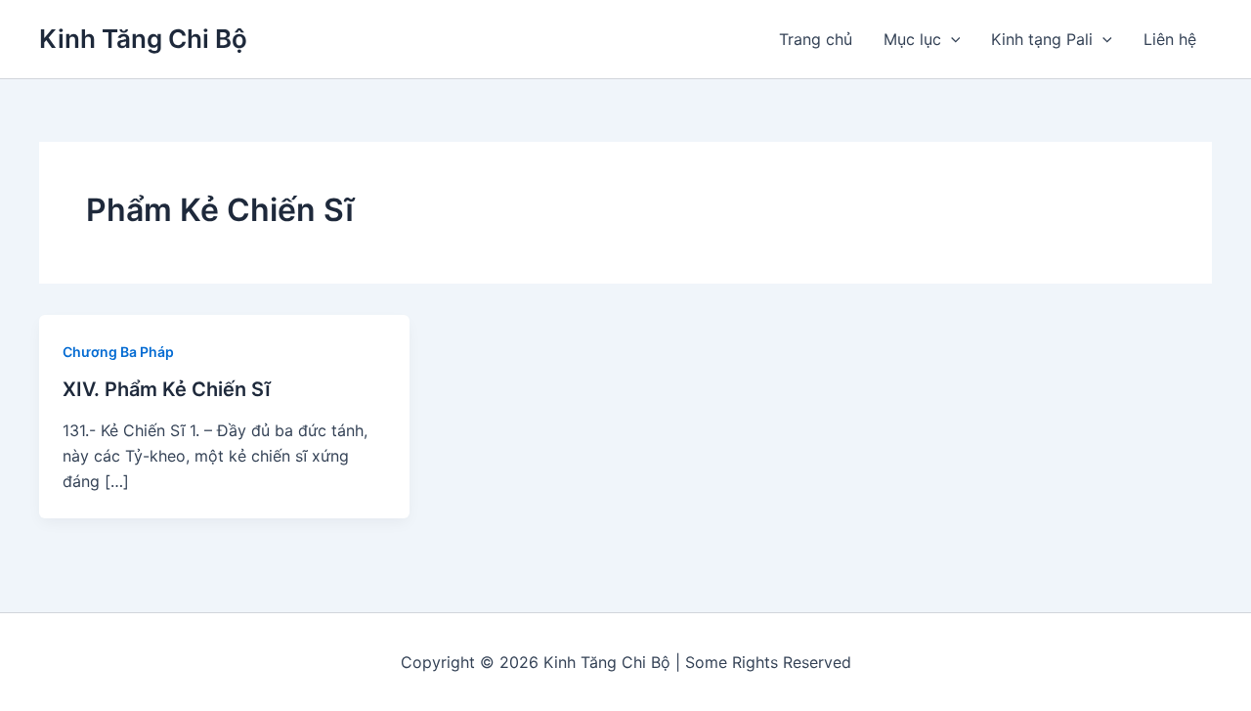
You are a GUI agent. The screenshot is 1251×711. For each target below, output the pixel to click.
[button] (951, 39)
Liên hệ (1169, 39)
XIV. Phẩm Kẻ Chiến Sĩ (167, 389)
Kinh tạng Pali (1042, 39)
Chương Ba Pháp (118, 351)
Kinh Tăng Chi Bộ (143, 38)
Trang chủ (815, 39)
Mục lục (912, 39)
